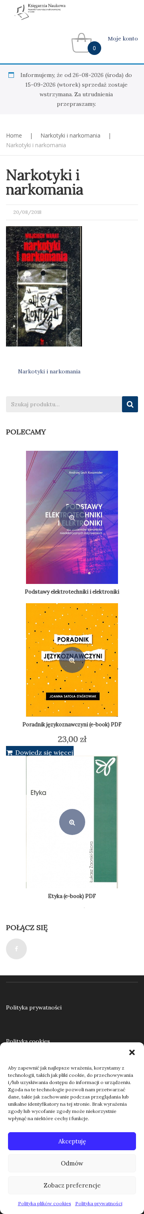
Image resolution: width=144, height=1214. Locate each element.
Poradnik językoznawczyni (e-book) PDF (72, 724)
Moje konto (123, 38)
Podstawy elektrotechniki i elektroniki (72, 591)
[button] (132, 1052)
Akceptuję (72, 1141)
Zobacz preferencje (72, 1185)
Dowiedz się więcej (44, 752)
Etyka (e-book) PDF (72, 896)
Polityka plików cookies (44, 1203)
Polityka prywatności (98, 1203)
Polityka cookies (28, 1041)
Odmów (72, 1163)
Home (14, 135)
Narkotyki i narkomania (70, 135)
